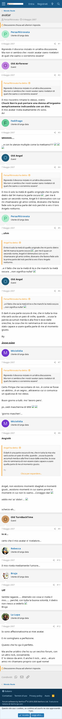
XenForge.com (17, 704)
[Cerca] (58, 4)
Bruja (14, 573)
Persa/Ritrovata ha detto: (16, 83)
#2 (59, 75)
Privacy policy (35, 695)
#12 (58, 626)
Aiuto (47, 695)
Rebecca (16, 548)
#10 (58, 560)
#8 (59, 433)
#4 (59, 167)
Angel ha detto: (11, 242)
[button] (4, 4)
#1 (59, 43)
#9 (59, 528)
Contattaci (7, 695)
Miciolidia (17, 350)
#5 (59, 228)
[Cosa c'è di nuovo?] (52, 4)
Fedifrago (16, 120)
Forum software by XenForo (25, 701)
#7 (59, 362)
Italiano (8, 691)
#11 (58, 585)
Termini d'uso (20, 695)
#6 (59, 291)
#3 (59, 132)
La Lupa (15, 614)
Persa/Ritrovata (11, 19)
